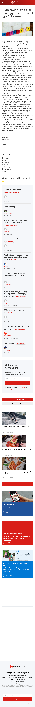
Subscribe (17, 383)
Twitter (6, 160)
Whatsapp (7, 167)
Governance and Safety (9, 677)
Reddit (6, 165)
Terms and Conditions (17, 681)
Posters (30, 677)
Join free (7, 542)
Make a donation (17, 404)
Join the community (17, 399)
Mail (5, 171)
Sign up (7, 513)
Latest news (17, 484)
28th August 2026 (7, 433)
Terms (23, 387)
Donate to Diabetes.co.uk (17, 676)
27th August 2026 (7, 455)
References (12, 679)
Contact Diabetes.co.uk (17, 674)
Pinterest (7, 162)
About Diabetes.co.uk (13, 672)
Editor (3, 149)
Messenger (7, 169)
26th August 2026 (7, 478)
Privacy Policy (8, 389)
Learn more (8, 575)
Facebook (7, 158)
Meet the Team (22, 677)
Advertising (25, 672)
